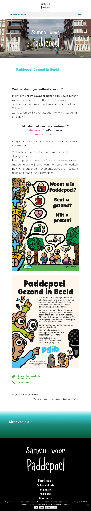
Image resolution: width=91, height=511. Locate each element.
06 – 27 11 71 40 (45, 134)
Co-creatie (45, 498)
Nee (41, 507)
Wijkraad (45, 494)
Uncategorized (25, 378)
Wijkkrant (45, 489)
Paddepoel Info (33, 376)
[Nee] (88, 505)
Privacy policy (51, 507)
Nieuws (21, 376)
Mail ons (34, 130)
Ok (36, 507)
